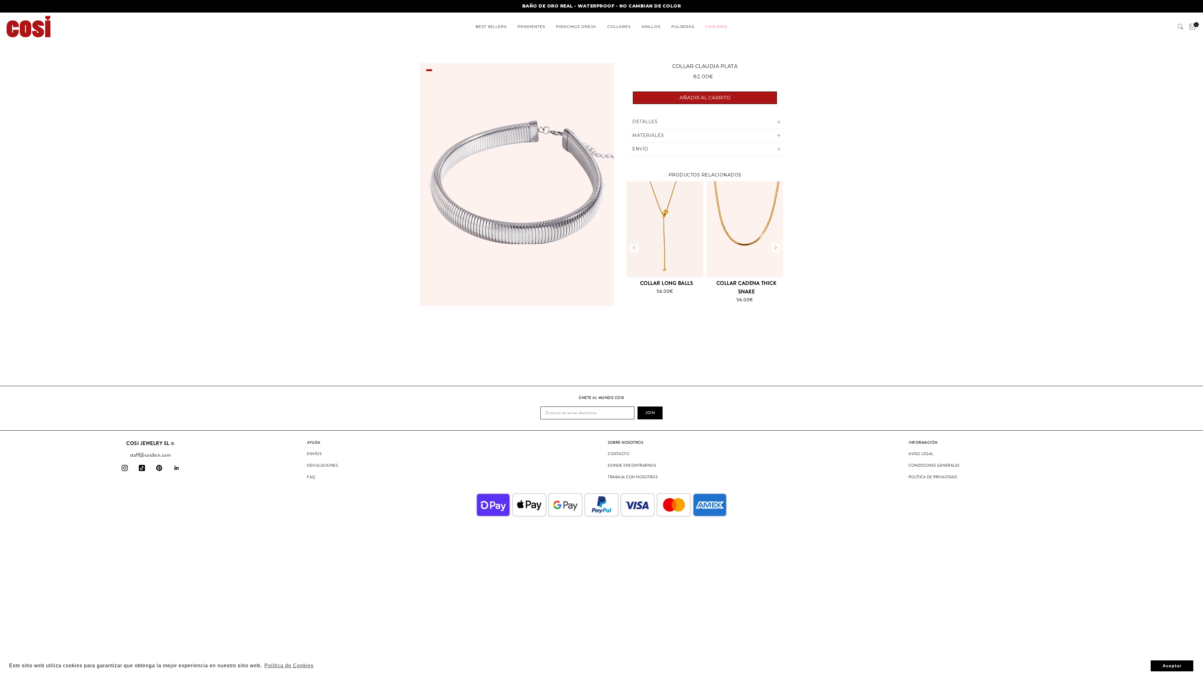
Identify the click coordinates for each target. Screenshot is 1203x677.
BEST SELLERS (491, 26)
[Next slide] (603, 184)
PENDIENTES (531, 26)
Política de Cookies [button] (289, 665)
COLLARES (619, 26)
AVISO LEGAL (921, 454)
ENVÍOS (314, 454)
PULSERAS (682, 26)
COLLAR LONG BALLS (666, 283)
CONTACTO (618, 454)
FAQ (311, 477)
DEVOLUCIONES (322, 465)
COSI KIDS (716, 26)
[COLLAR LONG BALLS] (665, 229)
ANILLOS (651, 26)
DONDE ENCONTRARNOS (632, 465)
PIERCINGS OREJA (576, 26)
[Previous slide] (430, 184)
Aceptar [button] (1172, 665)
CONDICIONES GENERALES (934, 465)
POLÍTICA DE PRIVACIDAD (933, 477)
